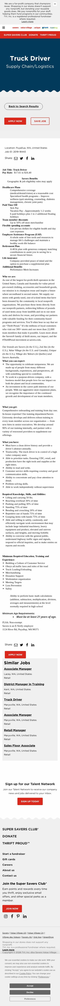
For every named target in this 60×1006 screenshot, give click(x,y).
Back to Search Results (24, 106)
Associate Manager (18, 669)
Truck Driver (13, 699)
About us (8, 870)
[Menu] (3, 27)
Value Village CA (36, 933)
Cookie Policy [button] (25, 973)
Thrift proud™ (16, 843)
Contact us (9, 875)
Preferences (30, 999)
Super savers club (15, 35)
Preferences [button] (43, 977)
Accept (30, 986)
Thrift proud (48, 35)
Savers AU (27, 937)
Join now (12, 908)
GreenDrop (48, 937)
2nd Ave (37, 937)
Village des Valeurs (11, 937)
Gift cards (8, 859)
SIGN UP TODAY (30, 801)
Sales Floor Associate (19, 745)
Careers (7, 864)
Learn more (27, 21)
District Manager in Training (24, 684)
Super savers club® (20, 829)
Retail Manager (15, 730)
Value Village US (18, 933)
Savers (5, 933)
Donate (33, 35)
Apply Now (15, 121)
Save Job (40, 121)
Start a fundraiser (13, 853)
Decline (30, 992)
